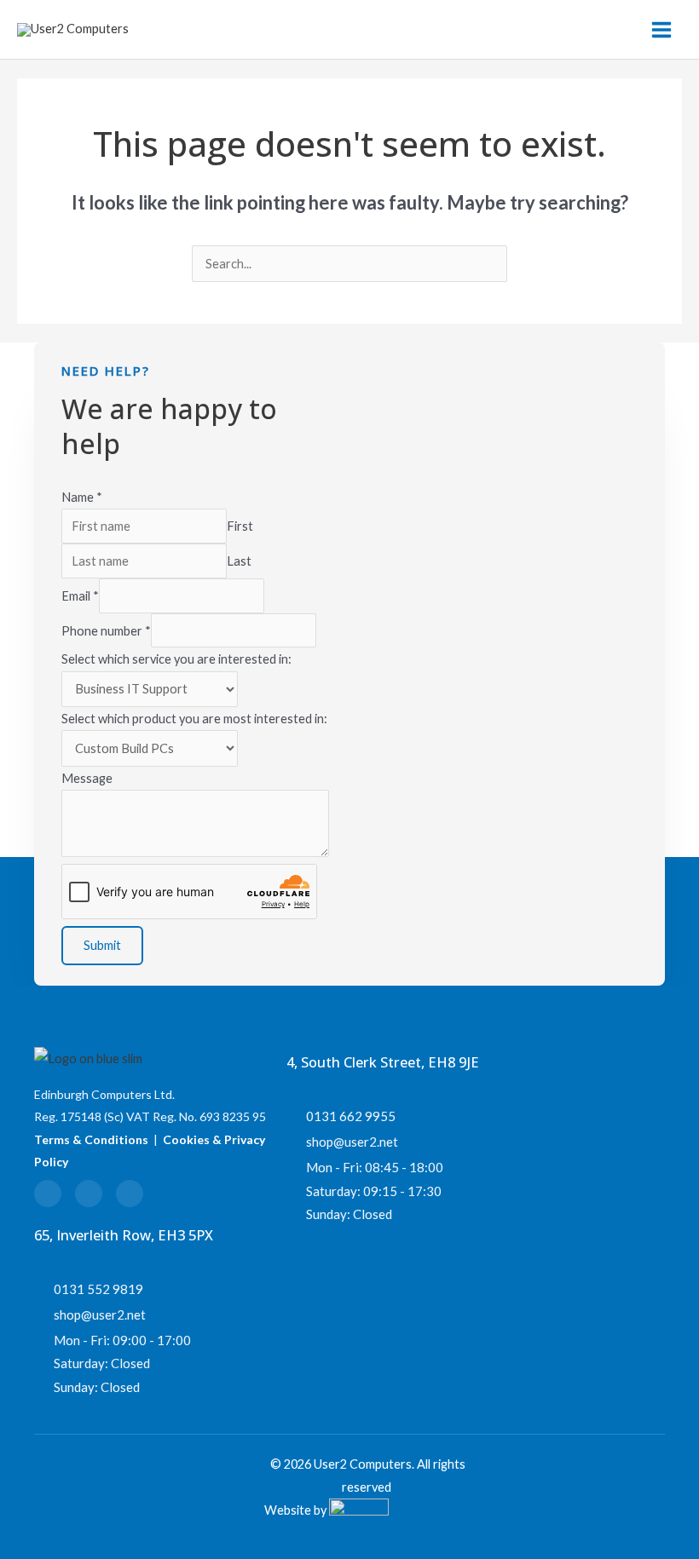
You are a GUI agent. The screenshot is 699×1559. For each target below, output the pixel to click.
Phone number (106, 630)
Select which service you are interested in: (176, 659)
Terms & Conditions (91, 1139)
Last (239, 561)
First (240, 526)
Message (87, 778)
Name (81, 497)
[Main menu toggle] (661, 29)
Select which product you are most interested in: (194, 718)
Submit (102, 945)
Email (80, 596)
